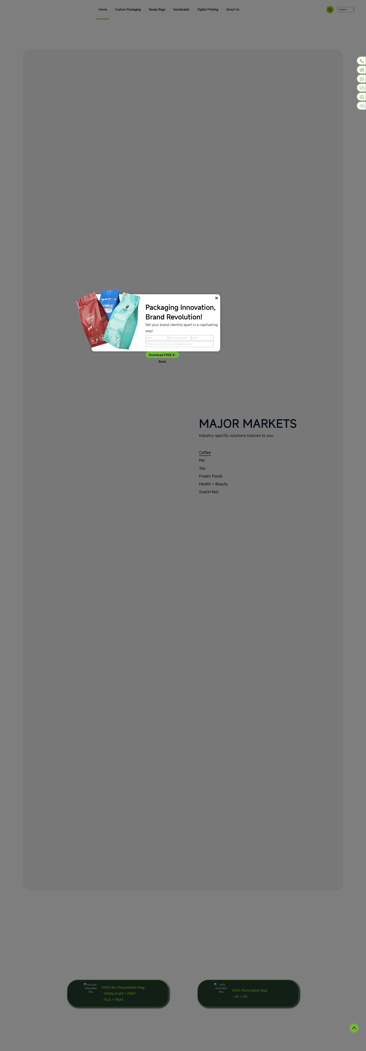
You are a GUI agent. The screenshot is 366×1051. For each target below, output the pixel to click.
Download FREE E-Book (162, 355)
